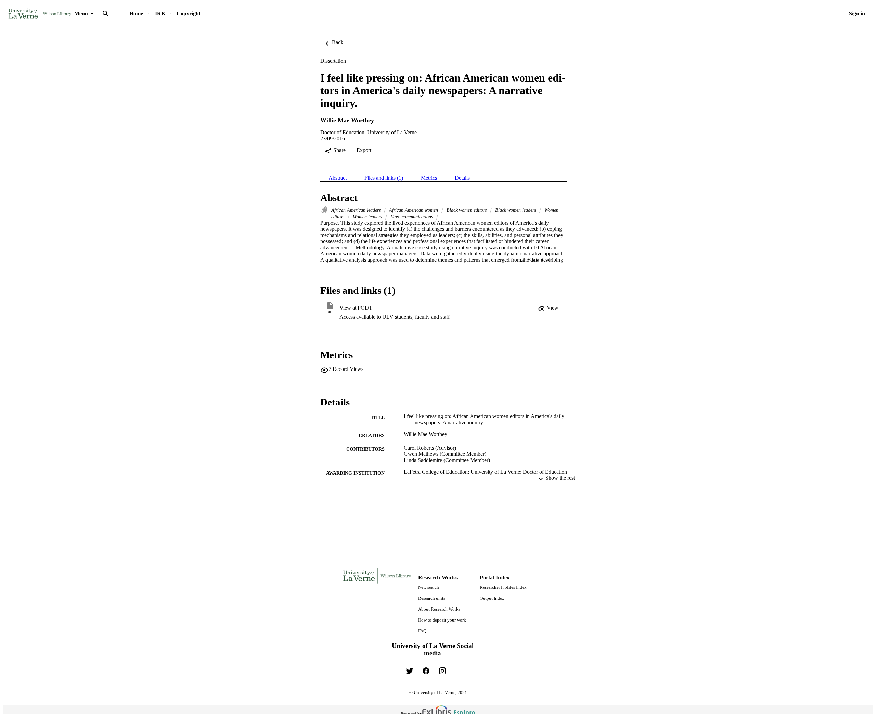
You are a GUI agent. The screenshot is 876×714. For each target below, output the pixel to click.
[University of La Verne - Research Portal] (40, 14)
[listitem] (409, 671)
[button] (548, 308)
